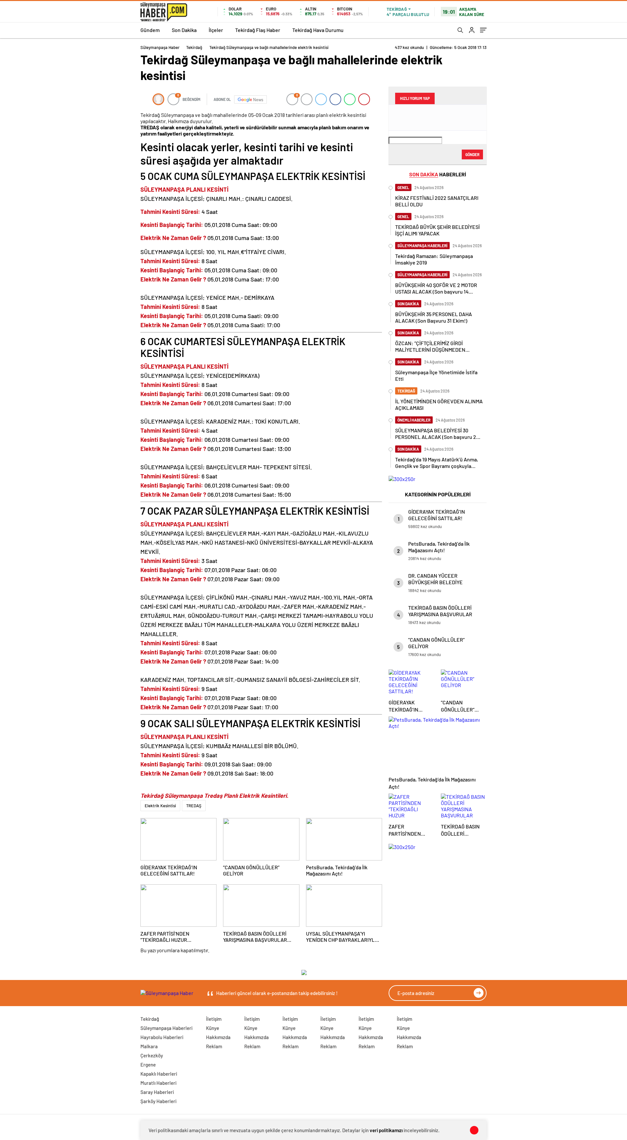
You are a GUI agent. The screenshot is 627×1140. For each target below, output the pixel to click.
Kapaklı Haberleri (158, 1074)
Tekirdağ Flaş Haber (257, 30)
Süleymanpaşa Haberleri (166, 1028)
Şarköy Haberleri (158, 1101)
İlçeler (216, 30)
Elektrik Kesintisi (160, 805)
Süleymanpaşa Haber (160, 47)
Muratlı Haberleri (158, 1083)
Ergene (148, 1065)
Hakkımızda (218, 1037)
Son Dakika (184, 30)
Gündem (150, 30)
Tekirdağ (194, 47)
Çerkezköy (151, 1055)
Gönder (472, 154)
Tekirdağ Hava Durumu (318, 30)
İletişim (213, 1019)
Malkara (149, 1046)
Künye (212, 1028)
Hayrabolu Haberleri (161, 1037)
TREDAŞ (193, 805)
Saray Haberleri (157, 1092)
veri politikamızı (386, 1130)
